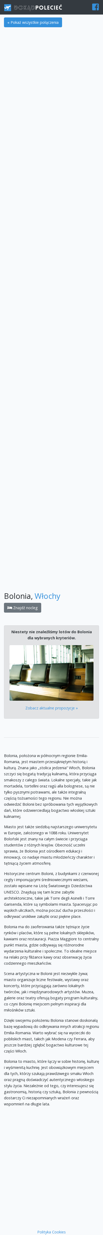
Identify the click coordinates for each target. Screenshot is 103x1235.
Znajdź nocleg (25, 607)
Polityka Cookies (51, 1231)
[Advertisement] (51, 84)
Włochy (47, 596)
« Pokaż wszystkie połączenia (33, 22)
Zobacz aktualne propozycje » (51, 707)
